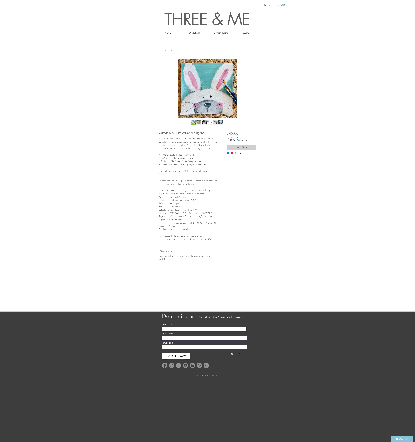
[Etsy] (178, 365)
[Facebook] (164, 365)
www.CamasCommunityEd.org (193, 216)
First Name (167, 324)
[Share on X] (240, 153)
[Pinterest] (199, 365)
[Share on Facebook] (228, 153)
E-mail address (169, 342)
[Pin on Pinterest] (232, 153)
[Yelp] (206, 365)
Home (161, 51)
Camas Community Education (182, 190)
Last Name (167, 333)
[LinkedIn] (192, 365)
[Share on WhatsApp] (236, 153)
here (181, 255)
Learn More (244, 140)
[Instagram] (171, 365)
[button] (282, 4)
